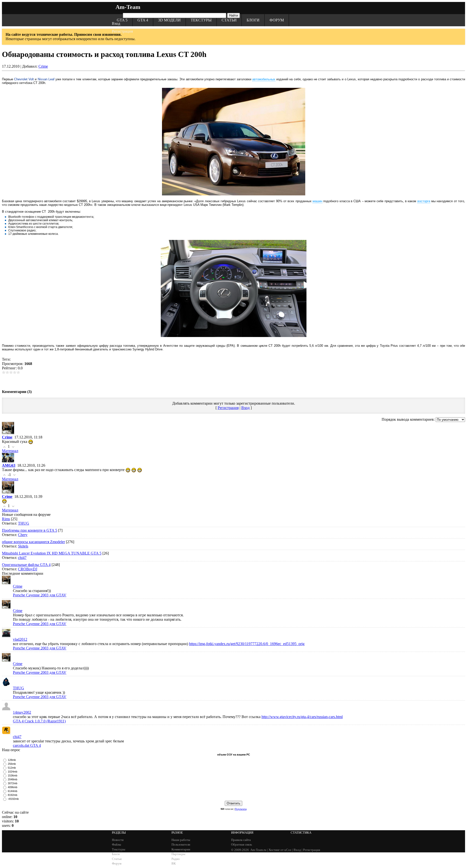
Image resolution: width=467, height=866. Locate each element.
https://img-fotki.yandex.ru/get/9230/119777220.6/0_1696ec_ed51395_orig (247, 644)
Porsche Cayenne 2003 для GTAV (39, 595)
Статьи (229, 20)
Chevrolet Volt (24, 79)
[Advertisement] (233, 381)
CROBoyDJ (27, 569)
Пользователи (180, 844)
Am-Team (128, 7)
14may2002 (22, 712)
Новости (118, 840)
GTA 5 (122, 20)
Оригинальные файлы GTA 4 (26, 565)
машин (317, 201)
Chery (22, 535)
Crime (43, 66)
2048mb (12, 779)
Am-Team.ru (258, 850)
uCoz (287, 850)
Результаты (241, 809)
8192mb (12, 794)
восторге (423, 201)
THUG (23, 523)
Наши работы (180, 840)
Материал (10, 451)
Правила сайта (241, 840)
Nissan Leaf (46, 79)
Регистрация (122, 31)
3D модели (169, 20)
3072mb (12, 783)
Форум (276, 20)
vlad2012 (20, 639)
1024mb (12, 771)
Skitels (23, 546)
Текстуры (201, 20)
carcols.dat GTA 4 (27, 745)
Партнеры (178, 854)
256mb (12, 763)
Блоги (253, 20)
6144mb (12, 791)
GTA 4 (142, 20)
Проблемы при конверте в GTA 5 (29, 530)
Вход (116, 23)
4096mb (12, 787)
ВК (173, 863)
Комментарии (180, 849)
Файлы (116, 844)
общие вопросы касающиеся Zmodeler (33, 542)
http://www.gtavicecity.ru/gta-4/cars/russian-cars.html (302, 717)
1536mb (12, 775)
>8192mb (13, 798)
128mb (12, 759)
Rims (6, 519)
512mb (12, 767)
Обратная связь (241, 844)
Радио (175, 859)
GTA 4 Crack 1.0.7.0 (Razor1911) (39, 721)
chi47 (22, 558)
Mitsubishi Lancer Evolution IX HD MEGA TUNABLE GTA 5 (51, 553)
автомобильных (263, 79)
